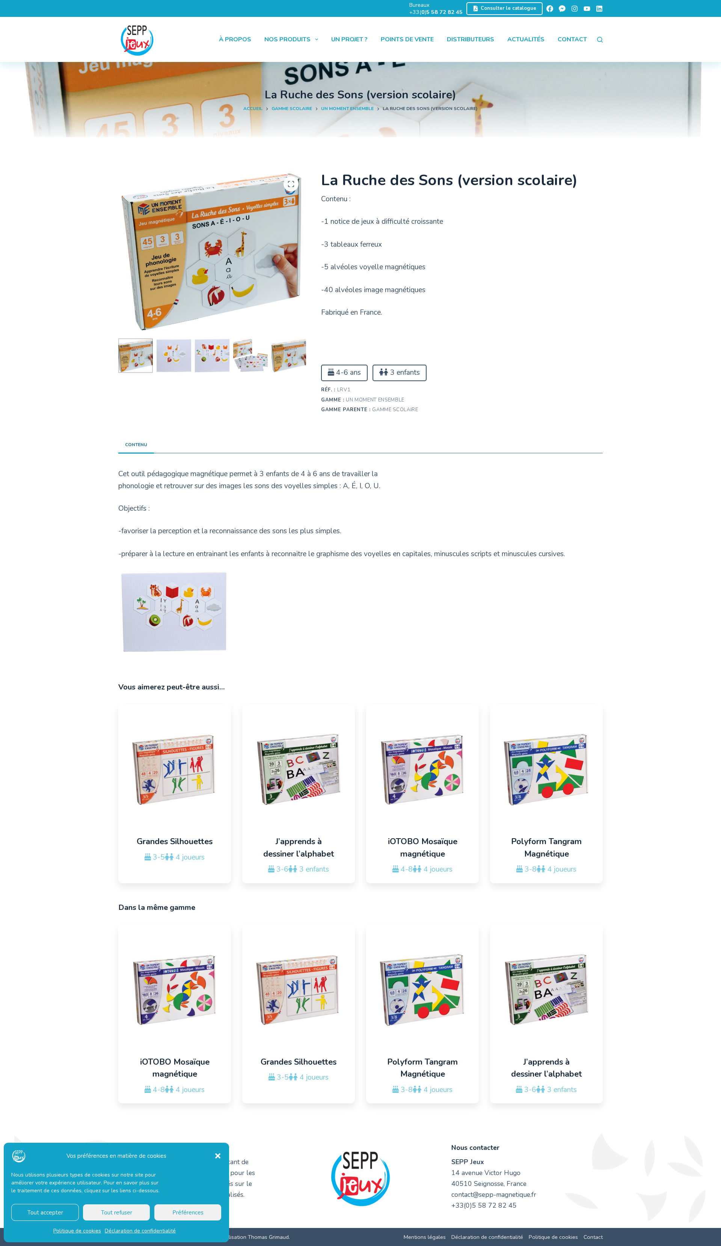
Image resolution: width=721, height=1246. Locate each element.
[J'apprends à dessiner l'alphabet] (298, 770)
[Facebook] (549, 8)
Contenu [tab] (136, 445)
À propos (235, 39)
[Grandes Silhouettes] (174, 770)
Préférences (188, 1212)
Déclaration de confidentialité (140, 1230)
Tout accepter (45, 1212)
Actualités (526, 39)
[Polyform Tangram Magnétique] (546, 770)
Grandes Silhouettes (175, 841)
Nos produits (287, 39)
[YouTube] (587, 8)
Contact (572, 39)
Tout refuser (116, 1212)
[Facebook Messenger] (562, 8)
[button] (218, 1156)
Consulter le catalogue (508, 8)
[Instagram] (574, 8)
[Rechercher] (600, 39)
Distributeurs (470, 39)
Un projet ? (349, 39)
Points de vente (407, 39)
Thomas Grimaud (268, 1237)
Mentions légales (425, 1237)
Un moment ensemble (375, 400)
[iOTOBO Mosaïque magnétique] (422, 770)
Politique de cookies (77, 1230)
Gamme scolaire (395, 409)
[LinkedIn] (599, 8)
